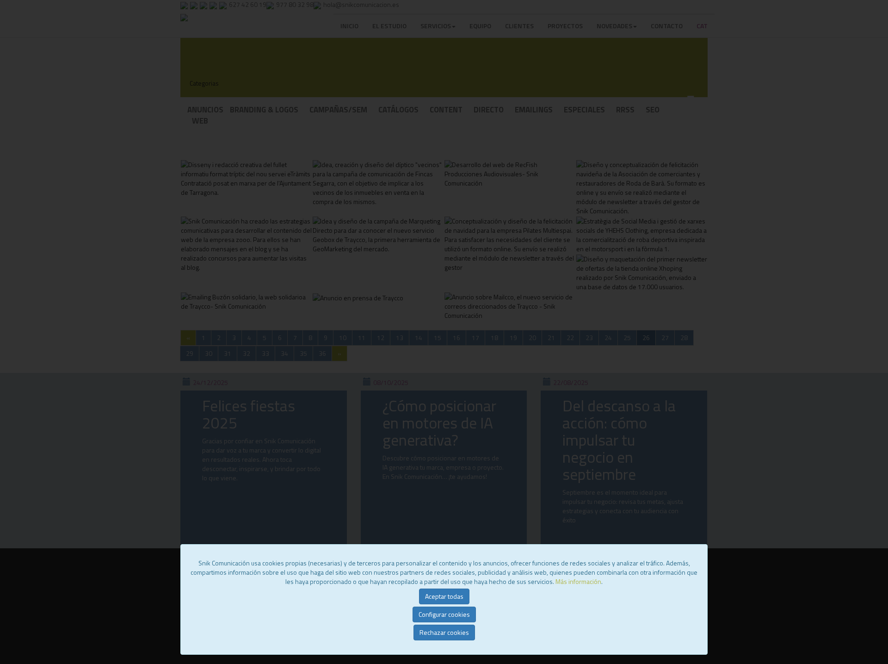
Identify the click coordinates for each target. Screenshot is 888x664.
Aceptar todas (444, 596)
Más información (578, 581)
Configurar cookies (444, 614)
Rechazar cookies (444, 632)
